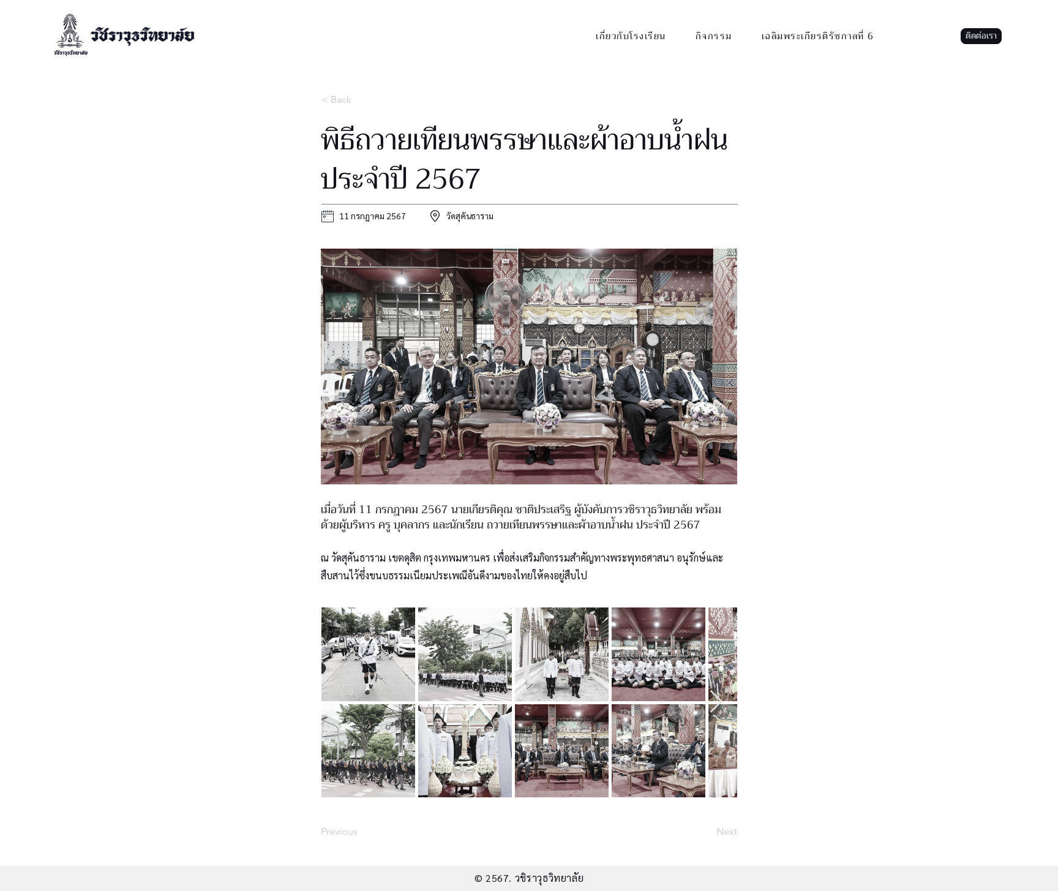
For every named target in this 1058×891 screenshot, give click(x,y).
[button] (981, 36)
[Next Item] (716, 702)
